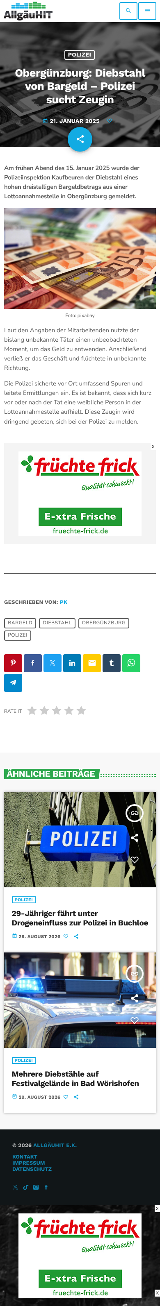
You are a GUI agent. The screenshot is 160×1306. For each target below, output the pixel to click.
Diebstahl (57, 623)
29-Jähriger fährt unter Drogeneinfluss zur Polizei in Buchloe (80, 918)
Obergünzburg (104, 623)
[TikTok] (26, 1188)
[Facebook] (46, 1188)
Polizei (79, 55)
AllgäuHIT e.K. (55, 1146)
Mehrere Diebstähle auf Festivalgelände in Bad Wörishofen (75, 1078)
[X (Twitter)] (15, 1188)
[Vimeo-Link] (28, 11)
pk (63, 602)
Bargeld (20, 623)
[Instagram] (36, 1188)
